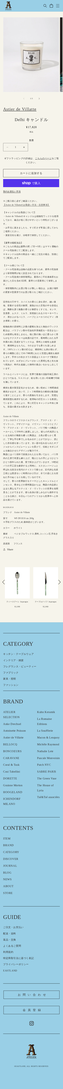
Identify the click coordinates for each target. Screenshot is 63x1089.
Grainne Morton (12, 785)
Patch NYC (44, 764)
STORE (8, 893)
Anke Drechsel (12, 723)
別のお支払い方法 (12, 191)
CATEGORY (11, 852)
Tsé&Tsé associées (48, 797)
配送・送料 (9, 933)
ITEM (6, 838)
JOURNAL (10, 865)
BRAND (8, 845)
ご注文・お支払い (13, 927)
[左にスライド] (24, 98)
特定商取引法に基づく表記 (18, 958)
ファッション (11, 685)
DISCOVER (10, 858)
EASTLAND (10, 970)
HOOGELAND (12, 792)
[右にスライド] (39, 98)
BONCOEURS (12, 751)
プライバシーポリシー (16, 964)
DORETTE (10, 778)
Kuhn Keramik (46, 712)
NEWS (7, 879)
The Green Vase (46, 778)
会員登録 (33, 1010)
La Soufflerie (45, 730)
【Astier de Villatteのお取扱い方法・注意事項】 (26, 205)
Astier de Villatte (13, 737)
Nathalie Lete (45, 751)
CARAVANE (11, 758)
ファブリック (11, 672)
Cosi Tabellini (11, 771)
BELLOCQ (10, 744)
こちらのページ (43, 158)
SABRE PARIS (46, 771)
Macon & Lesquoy (48, 737)
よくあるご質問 (12, 946)
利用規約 (8, 952)
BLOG (7, 872)
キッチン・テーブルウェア (18, 654)
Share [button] (10, 549)
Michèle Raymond (48, 744)
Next (59, 582)
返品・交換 (9, 939)
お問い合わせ (33, 994)
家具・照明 (9, 679)
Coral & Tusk (11, 764)
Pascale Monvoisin (48, 758)
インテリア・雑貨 (13, 660)
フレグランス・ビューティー (19, 666)
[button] (45, 6)
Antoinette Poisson (14, 730)
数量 (31, 140)
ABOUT (8, 886)
